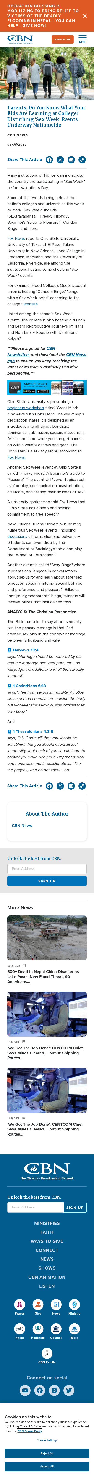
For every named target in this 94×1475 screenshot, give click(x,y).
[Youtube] (25, 1390)
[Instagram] (54, 1390)
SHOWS (47, 1268)
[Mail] (71, 159)
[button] (80, 39)
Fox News (16, 238)
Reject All (47, 1453)
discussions (17, 536)
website (31, 303)
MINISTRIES (47, 1223)
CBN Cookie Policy (30, 1431)
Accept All (47, 1466)
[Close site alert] (84, 16)
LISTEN (47, 1286)
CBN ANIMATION (47, 1277)
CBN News (17, 135)
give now (63, 39)
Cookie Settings (47, 1440)
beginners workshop (25, 407)
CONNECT (47, 1250)
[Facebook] (49, 159)
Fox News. (16, 457)
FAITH (47, 1232)
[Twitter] (60, 159)
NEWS (47, 1259)
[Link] (82, 159)
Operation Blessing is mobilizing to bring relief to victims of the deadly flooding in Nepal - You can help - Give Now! (43, 15)
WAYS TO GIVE (47, 1241)
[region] (47, 1439)
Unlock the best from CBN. (34, 858)
